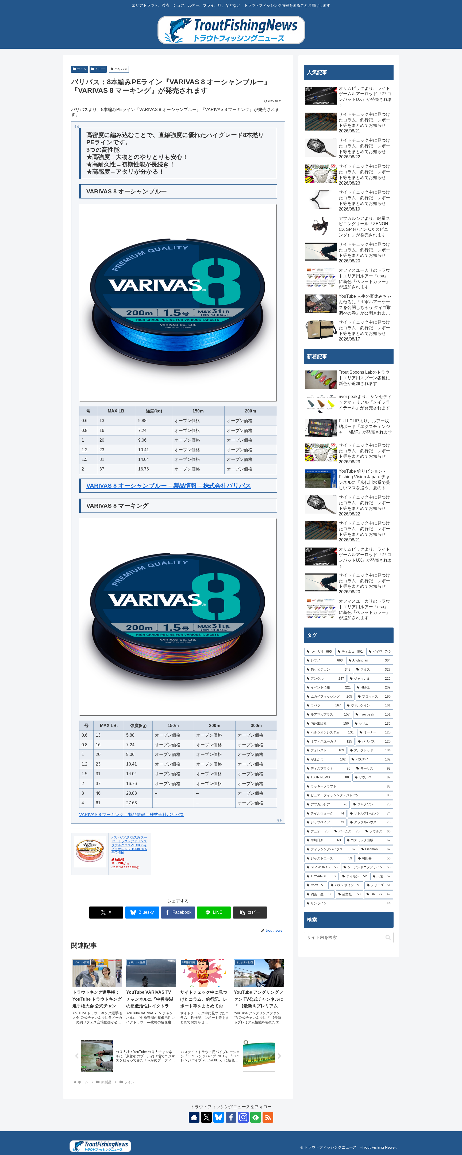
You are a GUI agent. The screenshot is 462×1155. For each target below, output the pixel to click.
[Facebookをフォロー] (231, 1117)
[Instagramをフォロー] (243, 1117)
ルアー (100, 69)
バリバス (120, 69)
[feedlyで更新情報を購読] (255, 1117)
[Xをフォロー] (206, 1117)
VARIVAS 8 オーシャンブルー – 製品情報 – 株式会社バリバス (168, 485)
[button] (250, 913)
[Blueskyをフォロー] (218, 1117)
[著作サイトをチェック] (194, 1117)
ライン (82, 69)
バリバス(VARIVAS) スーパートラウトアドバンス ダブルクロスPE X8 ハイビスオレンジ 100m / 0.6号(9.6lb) (129, 845)
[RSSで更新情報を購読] (268, 1117)
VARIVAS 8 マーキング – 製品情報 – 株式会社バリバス (131, 814)
